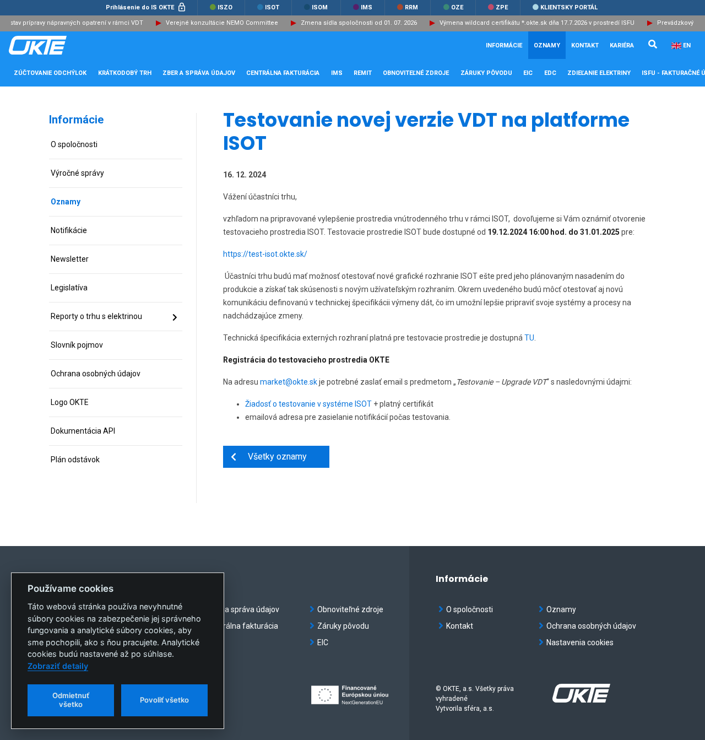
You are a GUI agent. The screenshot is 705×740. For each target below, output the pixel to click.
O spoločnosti (469, 609)
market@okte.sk (288, 381)
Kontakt (585, 45)
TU (529, 337)
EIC (528, 73)
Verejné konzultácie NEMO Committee (216, 22)
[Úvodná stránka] (64, 45)
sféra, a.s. (479, 708)
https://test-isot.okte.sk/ (265, 254)
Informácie (76, 119)
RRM (410, 7)
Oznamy (547, 45)
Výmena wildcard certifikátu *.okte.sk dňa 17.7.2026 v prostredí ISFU (531, 22)
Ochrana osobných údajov (591, 626)
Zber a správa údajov (243, 609)
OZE (456, 7)
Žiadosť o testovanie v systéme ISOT (308, 403)
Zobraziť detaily (58, 666)
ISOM (319, 7)
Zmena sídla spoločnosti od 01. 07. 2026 (353, 22)
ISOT (271, 7)
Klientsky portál (568, 7)
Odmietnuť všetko (70, 700)
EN (687, 45)
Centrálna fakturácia (242, 626)
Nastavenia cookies (580, 642)
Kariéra (622, 45)
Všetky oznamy (272, 456)
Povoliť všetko (164, 699)
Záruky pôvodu (343, 626)
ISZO (224, 7)
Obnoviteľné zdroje (350, 609)
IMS (365, 7)
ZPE (501, 7)
